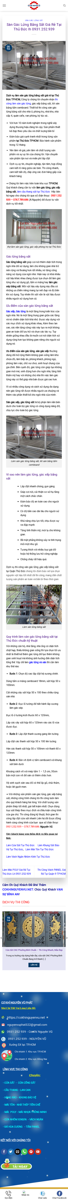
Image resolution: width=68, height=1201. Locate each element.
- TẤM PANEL (32, 1126)
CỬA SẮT (9, 1082)
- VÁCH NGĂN (35, 1119)
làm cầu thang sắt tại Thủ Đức (33, 191)
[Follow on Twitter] (11, 1152)
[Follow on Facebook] (4, 1152)
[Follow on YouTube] (38, 1152)
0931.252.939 (17, 1039)
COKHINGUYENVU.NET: (18, 889)
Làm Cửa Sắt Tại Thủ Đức (20, 845)
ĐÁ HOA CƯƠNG (13, 1126)
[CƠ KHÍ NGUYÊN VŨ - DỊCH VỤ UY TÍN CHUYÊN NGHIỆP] (34, 5)
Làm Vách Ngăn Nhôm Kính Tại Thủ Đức (28, 856)
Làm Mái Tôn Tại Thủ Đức (39, 849)
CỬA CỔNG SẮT (26, 1082)
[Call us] (24, 1152)
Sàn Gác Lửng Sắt (34, 20)
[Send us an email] (18, 1152)
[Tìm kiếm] (64, 6)
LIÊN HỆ (42, 965)
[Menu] (4, 5)
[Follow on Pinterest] (31, 1152)
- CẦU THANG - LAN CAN (16, 1090)
